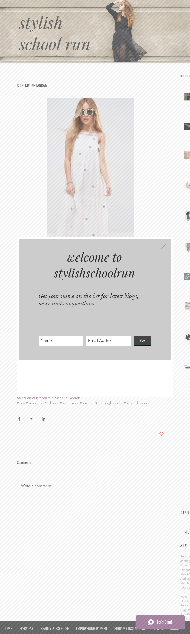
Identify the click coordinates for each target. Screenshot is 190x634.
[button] (163, 246)
